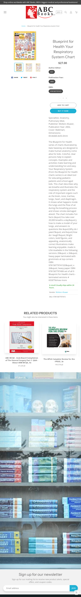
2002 (52, 82)
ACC (51, 72)
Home (23, 26)
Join (74, 588)
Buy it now (63, 111)
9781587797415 (55, 91)
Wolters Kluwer (62, 292)
